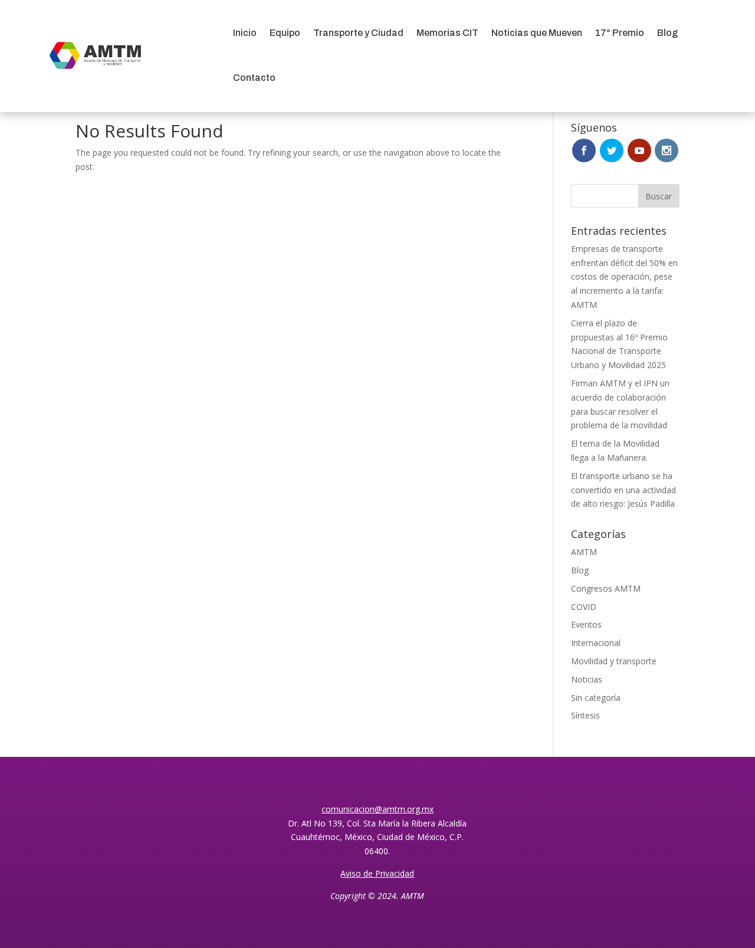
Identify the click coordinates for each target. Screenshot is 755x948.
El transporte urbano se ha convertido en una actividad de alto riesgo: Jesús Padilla (623, 490)
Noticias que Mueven (536, 33)
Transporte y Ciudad (358, 33)
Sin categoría (596, 697)
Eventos (586, 624)
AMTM (584, 551)
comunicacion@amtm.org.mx (377, 809)
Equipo (285, 33)
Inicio (245, 33)
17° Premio (619, 33)
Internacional (596, 642)
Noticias (586, 679)
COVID (583, 606)
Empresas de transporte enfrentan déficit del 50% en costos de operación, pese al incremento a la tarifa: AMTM (624, 276)
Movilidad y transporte (613, 661)
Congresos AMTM (606, 588)
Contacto (254, 78)
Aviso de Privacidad (377, 873)
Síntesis (585, 715)
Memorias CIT (447, 33)
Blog (667, 33)
